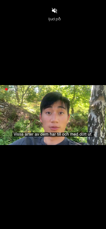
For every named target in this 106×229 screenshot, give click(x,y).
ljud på (54, 18)
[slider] (53, 214)
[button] (18, 222)
